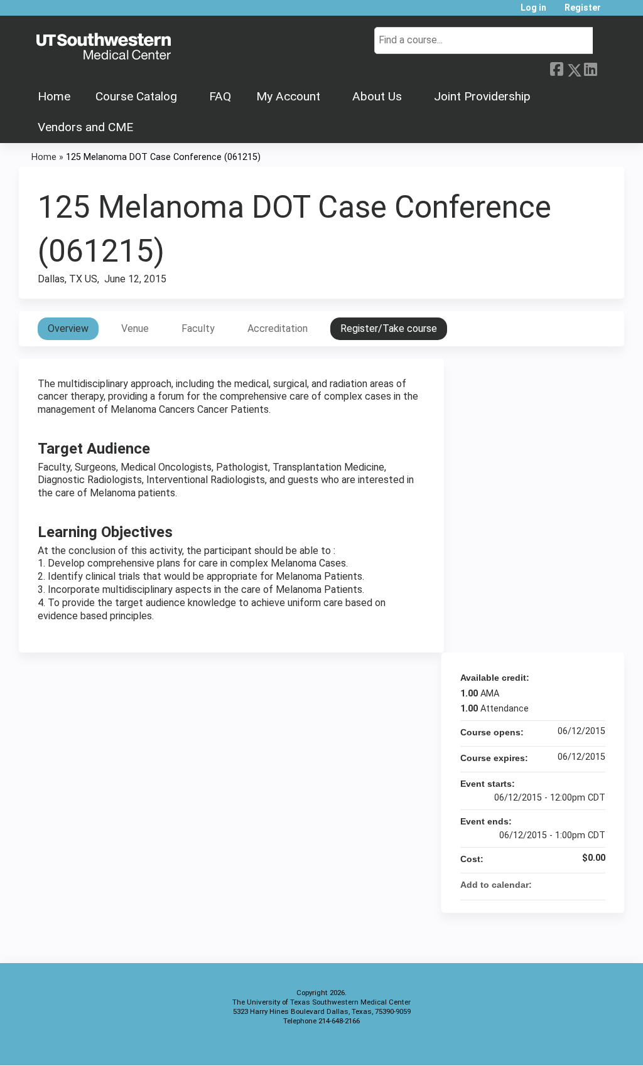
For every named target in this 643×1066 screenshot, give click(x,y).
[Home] (103, 47)
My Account (288, 96)
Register (583, 8)
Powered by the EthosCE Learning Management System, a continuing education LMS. (579, 1045)
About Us (377, 96)
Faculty (198, 328)
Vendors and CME (85, 127)
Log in (533, 8)
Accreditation (277, 328)
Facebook (556, 67)
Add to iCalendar (579, 884)
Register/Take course (388, 328)
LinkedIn (590, 67)
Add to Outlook (595, 884)
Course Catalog (136, 96)
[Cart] (614, 12)
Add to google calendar (546, 884)
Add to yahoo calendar (562, 884)
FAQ (220, 96)
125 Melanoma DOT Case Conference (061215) (163, 157)
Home (54, 96)
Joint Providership (482, 96)
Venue (135, 328)
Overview (68, 328)
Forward (607, 67)
